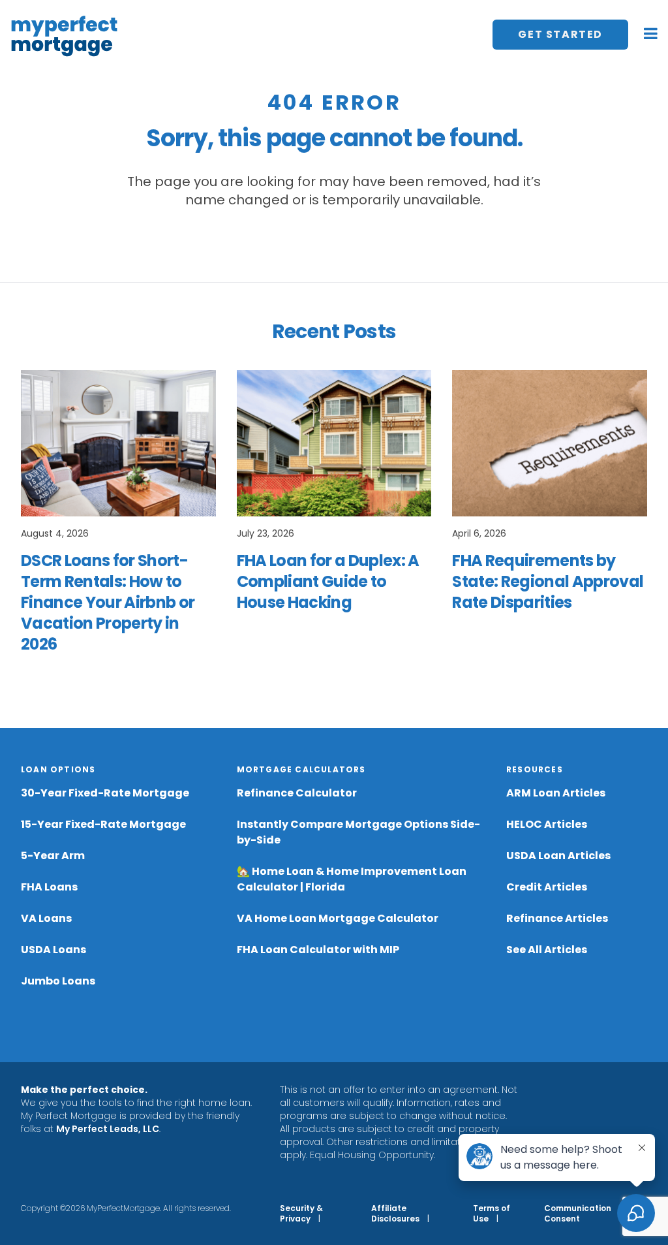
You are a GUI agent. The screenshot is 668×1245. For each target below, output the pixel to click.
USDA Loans (53, 949)
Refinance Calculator (297, 792)
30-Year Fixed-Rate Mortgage (105, 792)
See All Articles (546, 949)
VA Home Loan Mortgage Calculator (337, 918)
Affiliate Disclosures (395, 1213)
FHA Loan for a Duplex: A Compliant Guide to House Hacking (328, 581)
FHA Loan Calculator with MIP (318, 949)
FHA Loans (49, 886)
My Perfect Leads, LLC (107, 1128)
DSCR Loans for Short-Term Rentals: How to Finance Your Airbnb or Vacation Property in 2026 (107, 602)
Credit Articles (546, 886)
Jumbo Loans (58, 980)
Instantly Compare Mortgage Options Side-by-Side (358, 832)
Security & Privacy (301, 1213)
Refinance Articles (557, 918)
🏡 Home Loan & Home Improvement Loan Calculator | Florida (351, 879)
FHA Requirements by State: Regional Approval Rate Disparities (547, 581)
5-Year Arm (53, 855)
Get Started (560, 34)
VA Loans (46, 918)
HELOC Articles (546, 824)
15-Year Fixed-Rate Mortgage (103, 824)
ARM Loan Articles (555, 792)
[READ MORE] (118, 443)
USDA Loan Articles (558, 855)
